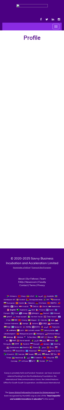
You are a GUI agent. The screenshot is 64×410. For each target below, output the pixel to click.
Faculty (42, 282)
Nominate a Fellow (21, 267)
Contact (23, 285)
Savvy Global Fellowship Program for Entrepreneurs (32, 392)
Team (43, 278)
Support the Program (41, 267)
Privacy (41, 285)
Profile (32, 37)
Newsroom (31, 282)
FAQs (21, 282)
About (21, 278)
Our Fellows (32, 278)
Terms (32, 285)
